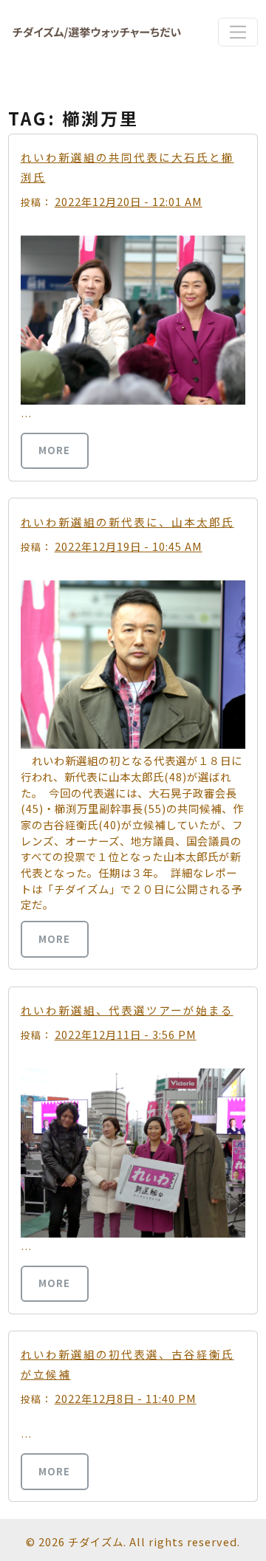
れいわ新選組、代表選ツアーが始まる (127, 1010)
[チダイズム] (96, 32)
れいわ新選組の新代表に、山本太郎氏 (127, 521)
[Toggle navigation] (237, 32)
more (54, 450)
